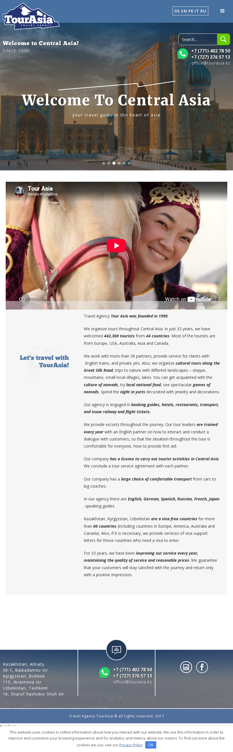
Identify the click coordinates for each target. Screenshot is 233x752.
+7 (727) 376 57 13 (210, 57)
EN (184, 11)
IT (197, 11)
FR (191, 11)
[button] (222, 11)
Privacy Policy (131, 744)
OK (150, 744)
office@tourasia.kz (211, 63)
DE (177, 11)
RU (203, 11)
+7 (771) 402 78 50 (210, 51)
